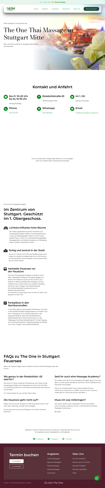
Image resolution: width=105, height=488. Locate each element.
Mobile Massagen (53, 469)
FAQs (74, 473)
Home (36, 9)
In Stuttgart (16, 461)
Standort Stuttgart (79, 466)
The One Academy (79, 458)
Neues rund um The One (81, 462)
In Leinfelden (16, 466)
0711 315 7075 (13, 113)
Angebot (45, 9)
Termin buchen (91, 9)
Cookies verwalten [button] (97, 482)
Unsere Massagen (53, 458)
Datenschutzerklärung (81, 482)
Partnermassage (53, 466)
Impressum (89, 482)
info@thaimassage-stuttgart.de (87, 113)
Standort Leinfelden (79, 469)
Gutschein (55, 9)
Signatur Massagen (54, 462)
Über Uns (76, 9)
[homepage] (11, 9)
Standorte (66, 9)
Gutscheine (51, 473)
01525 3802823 (47, 113)
